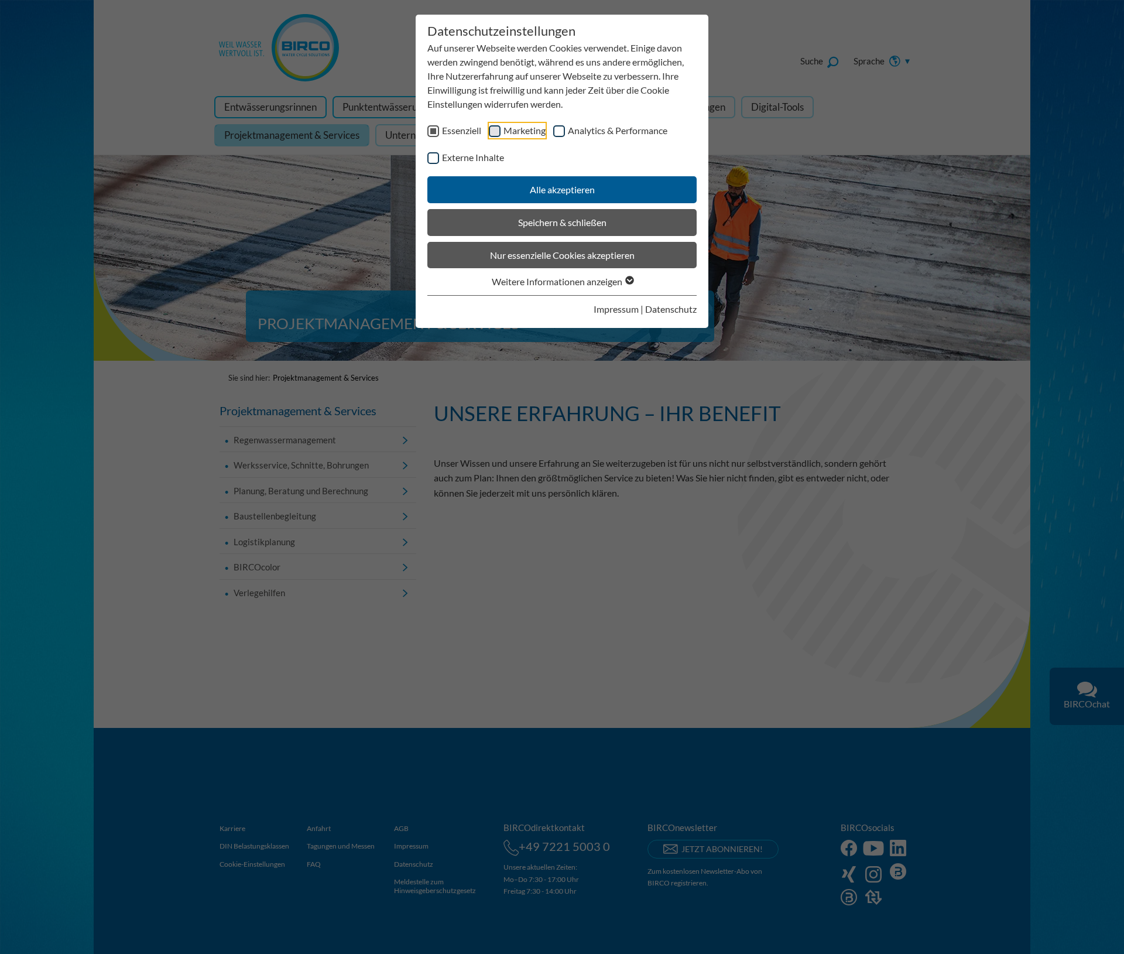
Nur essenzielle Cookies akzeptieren (562, 255)
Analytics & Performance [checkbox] (617, 130)
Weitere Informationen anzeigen (558, 281)
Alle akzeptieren (562, 189)
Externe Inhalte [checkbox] (473, 157)
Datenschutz (671, 308)
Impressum (616, 308)
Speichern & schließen (562, 222)
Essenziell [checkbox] (461, 130)
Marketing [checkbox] (524, 130)
